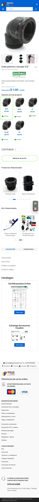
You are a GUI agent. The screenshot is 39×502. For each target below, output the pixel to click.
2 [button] (11, 199)
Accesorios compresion (9, 424)
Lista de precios (6, 468)
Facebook (7, 366)
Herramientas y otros (8, 416)
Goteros (4, 434)
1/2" (6, 110)
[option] (19, 33)
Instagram (32, 366)
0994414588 (30, 363)
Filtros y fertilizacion (8, 413)
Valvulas (4, 440)
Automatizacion (6, 404)
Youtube (23, 366)
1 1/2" (6, 133)
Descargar (19, 312)
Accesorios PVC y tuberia (9, 427)
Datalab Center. (13, 500)
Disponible (5, 116)
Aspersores (5, 410)
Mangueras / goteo (7, 437)
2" (19, 133)
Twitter (15, 366)
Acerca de (4, 452)
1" (32, 110)
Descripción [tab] (10, 249)
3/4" (19, 110)
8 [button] (25, 199)
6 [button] (21, 199)
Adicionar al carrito (19, 158)
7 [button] (23, 199)
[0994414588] (23, 363)
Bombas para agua (7, 430)
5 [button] (19, 199)
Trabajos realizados (7, 458)
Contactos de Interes (8, 465)
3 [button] (13, 199)
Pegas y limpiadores (7, 420)
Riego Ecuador (14, 499)
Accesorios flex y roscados (10, 407)
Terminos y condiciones (9, 455)
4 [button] (16, 199)
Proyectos (4, 462)
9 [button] (27, 199)
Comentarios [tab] (29, 249)
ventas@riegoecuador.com (13, 363)
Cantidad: (7, 149)
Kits (2, 449)
